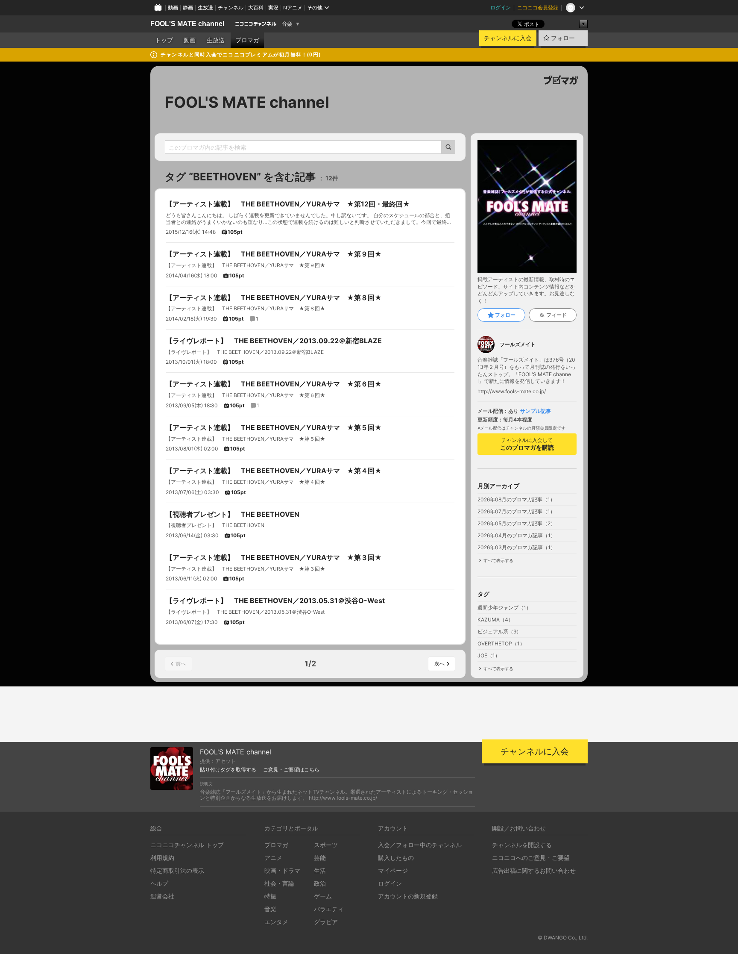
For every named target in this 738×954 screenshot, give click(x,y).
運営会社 (162, 896)
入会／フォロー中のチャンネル (420, 844)
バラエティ (329, 909)
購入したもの (396, 857)
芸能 (320, 857)
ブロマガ (247, 40)
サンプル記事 (535, 411)
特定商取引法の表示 (177, 870)
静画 (188, 7)
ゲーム (323, 896)
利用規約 (162, 857)
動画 (173, 7)
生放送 (205, 7)
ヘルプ (159, 883)
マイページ (393, 870)
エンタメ (276, 921)
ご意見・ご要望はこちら (291, 769)
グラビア (326, 921)
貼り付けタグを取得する (228, 769)
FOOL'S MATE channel (187, 23)
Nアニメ (292, 7)
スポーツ (326, 844)
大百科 (256, 7)
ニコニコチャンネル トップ (187, 844)
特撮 (270, 896)
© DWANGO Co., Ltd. (563, 937)
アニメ (273, 857)
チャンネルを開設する (522, 844)
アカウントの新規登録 (408, 896)
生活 (320, 870)
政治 (320, 883)
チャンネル (230, 7)
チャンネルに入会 (508, 38)
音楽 (287, 24)
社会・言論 (279, 883)
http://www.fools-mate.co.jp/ (511, 392)
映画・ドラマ (282, 870)
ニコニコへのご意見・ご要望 (531, 857)
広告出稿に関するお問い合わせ (534, 870)
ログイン (500, 7)
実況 (273, 7)
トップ (164, 40)
